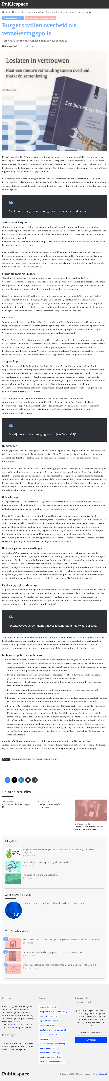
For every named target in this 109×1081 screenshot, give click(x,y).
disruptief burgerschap (21, 759)
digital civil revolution (48, 1016)
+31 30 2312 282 (21, 1024)
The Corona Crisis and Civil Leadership (40, 875)
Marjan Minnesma (47, 1048)
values (42, 1061)
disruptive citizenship (48, 1025)
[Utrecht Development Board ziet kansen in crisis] (91, 810)
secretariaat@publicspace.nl (19, 1027)
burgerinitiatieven (47, 1012)
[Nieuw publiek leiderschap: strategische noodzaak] (13, 866)
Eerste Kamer (45, 1030)
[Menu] (105, 3)
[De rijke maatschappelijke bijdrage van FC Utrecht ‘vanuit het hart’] (13, 956)
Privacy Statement (100, 1074)
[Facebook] (7, 780)
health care (52, 1034)
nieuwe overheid (50, 759)
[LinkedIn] (21, 780)
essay (42, 1034)
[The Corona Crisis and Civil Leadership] (13, 879)
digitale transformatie (49, 1021)
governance (37, 759)
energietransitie (60, 1030)
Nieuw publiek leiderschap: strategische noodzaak (45, 862)
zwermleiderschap (56, 1061)
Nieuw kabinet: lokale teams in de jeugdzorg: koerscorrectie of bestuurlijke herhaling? (62, 939)
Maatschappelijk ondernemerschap (40, 18)
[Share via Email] (28, 780)
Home (7, 12)
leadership (44, 1039)
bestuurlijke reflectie (48, 1007)
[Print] (35, 780)
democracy (62, 1012)
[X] (14, 780)
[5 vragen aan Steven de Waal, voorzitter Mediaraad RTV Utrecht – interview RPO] (13, 969)
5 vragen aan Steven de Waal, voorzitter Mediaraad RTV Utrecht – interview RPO (60, 965)
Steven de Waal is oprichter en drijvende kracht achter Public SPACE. (55, 903)
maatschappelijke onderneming (52, 1043)
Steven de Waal (10, 46)
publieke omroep (47, 1057)
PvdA (59, 1057)
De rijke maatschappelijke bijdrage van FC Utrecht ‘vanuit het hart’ (53, 952)
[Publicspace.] (15, 4)
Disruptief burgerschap (33, 12)
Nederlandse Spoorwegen (50, 1052)
